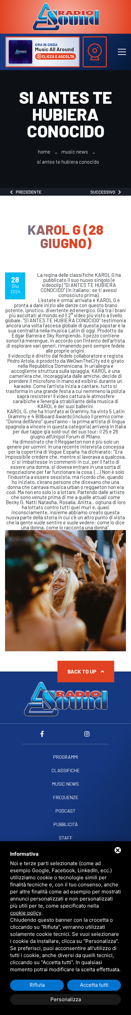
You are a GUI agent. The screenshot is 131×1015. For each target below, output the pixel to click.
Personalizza (65, 999)
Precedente (27, 192)
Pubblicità (65, 824)
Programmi (65, 757)
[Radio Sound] (65, 16)
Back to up (82, 671)
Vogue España (64, 452)
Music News (74, 151)
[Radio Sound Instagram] (87, 734)
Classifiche (65, 770)
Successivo (104, 192)
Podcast (65, 811)
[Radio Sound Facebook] (44, 734)
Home (44, 151)
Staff (66, 838)
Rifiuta (37, 985)
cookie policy (25, 913)
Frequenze (65, 797)
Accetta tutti (94, 985)
